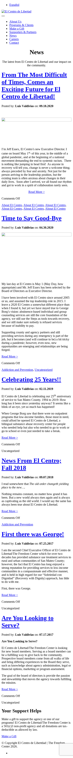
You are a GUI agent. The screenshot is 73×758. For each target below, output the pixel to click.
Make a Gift (16, 28)
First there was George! (33, 534)
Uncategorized (44, 369)
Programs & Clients (21, 25)
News (13, 35)
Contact (14, 42)
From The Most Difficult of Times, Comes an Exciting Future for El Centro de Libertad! (34, 85)
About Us (15, 21)
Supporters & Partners (22, 32)
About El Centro (12, 205)
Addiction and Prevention (17, 369)
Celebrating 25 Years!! (31, 379)
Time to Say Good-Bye (32, 218)
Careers (14, 39)
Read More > (36, 191)
